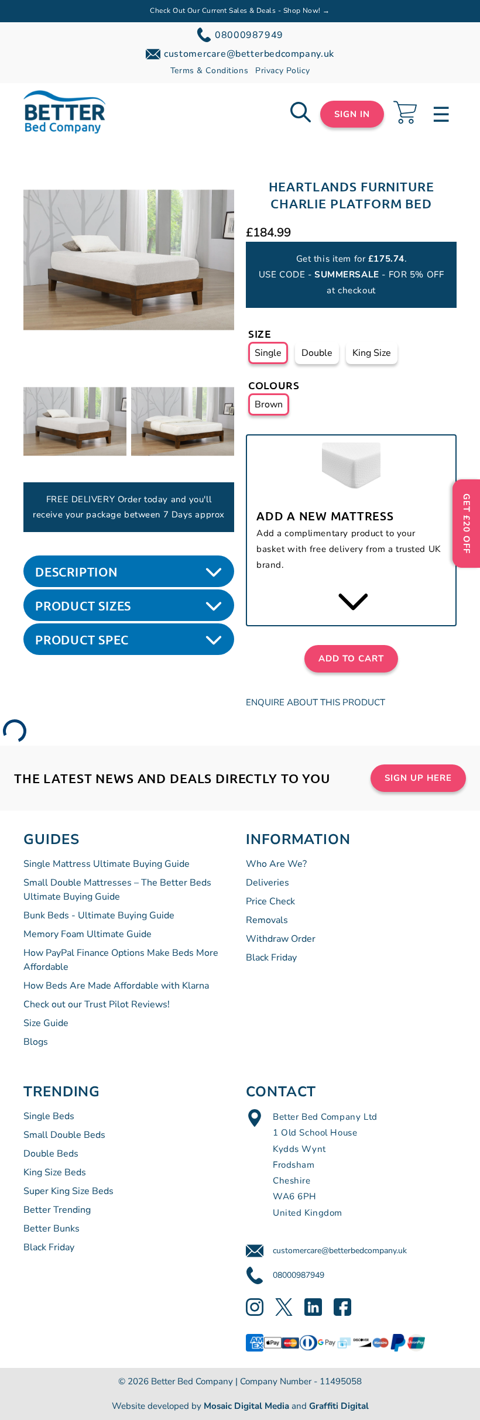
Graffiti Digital (339, 1406)
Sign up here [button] (418, 778)
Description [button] (76, 571)
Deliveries (267, 882)
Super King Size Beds (68, 1191)
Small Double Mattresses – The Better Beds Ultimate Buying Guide (117, 889)
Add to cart (351, 658)
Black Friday (271, 957)
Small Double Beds (64, 1135)
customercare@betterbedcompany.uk (340, 1250)
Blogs (35, 1041)
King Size (371, 353)
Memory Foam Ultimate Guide (87, 934)
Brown (269, 404)
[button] (128, 260)
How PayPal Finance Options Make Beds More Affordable (120, 959)
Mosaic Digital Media (246, 1406)
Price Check (270, 901)
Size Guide (45, 1023)
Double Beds (50, 1153)
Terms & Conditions (209, 70)
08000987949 (298, 1275)
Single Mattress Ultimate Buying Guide (106, 864)
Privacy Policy (282, 70)
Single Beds (48, 1116)
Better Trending (57, 1209)
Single (268, 353)
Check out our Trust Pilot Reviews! (96, 1004)
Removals (267, 920)
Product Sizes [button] (83, 605)
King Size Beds (54, 1172)
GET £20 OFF (466, 523)
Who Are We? (276, 864)
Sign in (352, 114)
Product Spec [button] (81, 639)
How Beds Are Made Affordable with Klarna (116, 985)
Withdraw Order (281, 938)
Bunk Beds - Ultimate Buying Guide (98, 915)
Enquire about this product (315, 702)
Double (316, 353)
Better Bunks (51, 1228)
